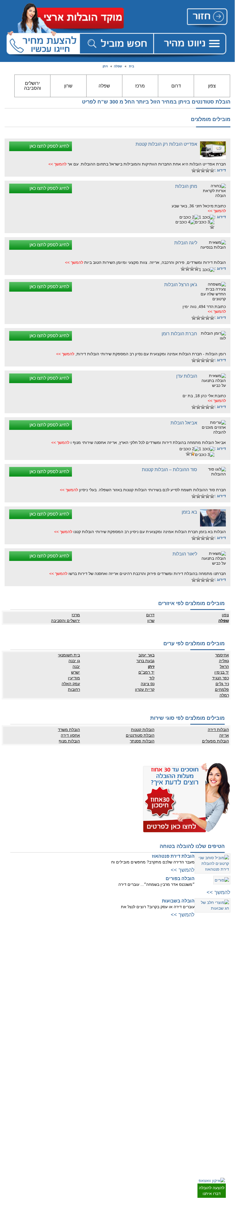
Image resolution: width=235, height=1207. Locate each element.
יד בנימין (221, 672)
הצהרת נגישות (104, 1095)
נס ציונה (147, 683)
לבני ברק (222, 969)
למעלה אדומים (217, 1042)
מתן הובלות (186, 186)
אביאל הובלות (184, 422)
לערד (224, 1151)
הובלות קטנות (142, 729)
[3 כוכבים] (203, 170)
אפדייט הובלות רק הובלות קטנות (166, 144)
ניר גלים (222, 683)
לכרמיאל (109, 1037)
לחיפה (110, 991)
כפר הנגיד (220, 678)
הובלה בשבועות (178, 900)
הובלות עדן (186, 376)
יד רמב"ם (146, 672)
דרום (176, 85)
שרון (68, 85)
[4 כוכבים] (198, 170)
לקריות (110, 997)
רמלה (224, 695)
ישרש (75, 672)
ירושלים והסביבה (32, 86)
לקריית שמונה (105, 1048)
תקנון (111, 1090)
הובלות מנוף (69, 741)
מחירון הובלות (105, 1078)
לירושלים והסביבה (215, 1031)
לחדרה (110, 1014)
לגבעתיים (221, 958)
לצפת (111, 1042)
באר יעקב (146, 655)
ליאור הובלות (185, 553)
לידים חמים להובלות (100, 1139)
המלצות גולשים (104, 1072)
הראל (224, 666)
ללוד (225, 1084)
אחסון (111, 1117)
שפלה (118, 66)
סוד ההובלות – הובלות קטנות (169, 469)
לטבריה (109, 1031)
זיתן (105, 66)
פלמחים (222, 689)
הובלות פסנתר (142, 741)
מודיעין (74, 678)
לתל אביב (221, 946)
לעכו (112, 1019)
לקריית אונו (220, 1009)
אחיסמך (222, 655)
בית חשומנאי (69, 655)
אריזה (224, 735)
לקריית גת (221, 1134)
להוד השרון (107, 975)
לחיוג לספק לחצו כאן (49, 146)
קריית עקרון (144, 689)
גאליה (224, 660)
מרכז (140, 85)
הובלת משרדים (104, 1128)
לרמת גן (222, 952)
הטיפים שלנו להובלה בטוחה (192, 846)
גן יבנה (74, 660)
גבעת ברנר (145, 660)
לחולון (224, 981)
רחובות (74, 689)
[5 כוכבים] (193, 170)
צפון (212, 85)
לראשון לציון (219, 975)
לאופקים (222, 1146)
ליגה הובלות (185, 242)
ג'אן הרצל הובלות (180, 284)
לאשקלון (222, 1128)
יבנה (76, 666)
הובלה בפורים (180, 878)
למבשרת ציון (219, 1048)
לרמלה (223, 1078)
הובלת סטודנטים (140, 735)
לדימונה (222, 1140)
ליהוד (224, 998)
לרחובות (222, 1072)
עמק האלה (71, 683)
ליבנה (224, 1090)
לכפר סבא (108, 964)
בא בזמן (189, 512)
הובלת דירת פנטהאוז (173, 856)
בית (131, 66)
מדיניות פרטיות (104, 1084)
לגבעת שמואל (218, 1004)
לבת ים (223, 986)
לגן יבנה (222, 1107)
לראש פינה (107, 1054)
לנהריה (110, 1002)
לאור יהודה (220, 992)
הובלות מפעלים (215, 741)
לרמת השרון (106, 958)
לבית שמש (220, 1037)
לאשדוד (222, 1123)
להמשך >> (57, 164)
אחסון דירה (70, 735)
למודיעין (222, 1015)
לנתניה (110, 946)
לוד (151, 678)
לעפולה (110, 1008)
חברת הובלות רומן (179, 333)
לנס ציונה (221, 1095)
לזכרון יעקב (107, 1025)
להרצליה (109, 952)
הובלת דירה (106, 1111)
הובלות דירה (218, 729)
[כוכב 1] (212, 170)
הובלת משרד (69, 729)
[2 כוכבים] (207, 170)
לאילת (223, 1157)
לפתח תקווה (219, 964)
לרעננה (110, 969)
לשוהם (223, 1101)
